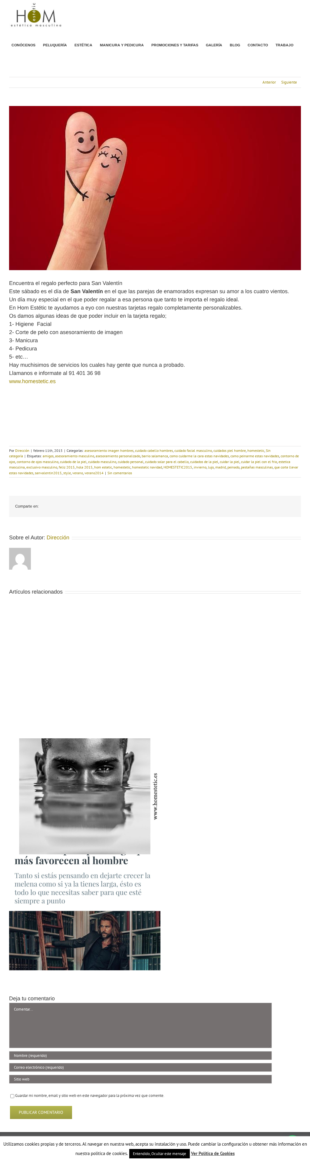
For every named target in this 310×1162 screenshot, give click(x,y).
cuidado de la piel (73, 461)
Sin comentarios (119, 473)
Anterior (269, 82)
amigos (48, 456)
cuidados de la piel (204, 461)
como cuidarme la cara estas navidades (199, 456)
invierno (200, 467)
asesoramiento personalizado (118, 456)
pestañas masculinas (257, 467)
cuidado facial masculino (193, 450)
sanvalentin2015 (48, 473)
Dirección (22, 450)
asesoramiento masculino (74, 456)
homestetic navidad (147, 467)
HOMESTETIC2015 (177, 467)
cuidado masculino (102, 461)
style (67, 473)
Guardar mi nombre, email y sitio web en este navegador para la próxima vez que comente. (89, 1095)
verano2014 (94, 473)
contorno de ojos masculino (37, 461)
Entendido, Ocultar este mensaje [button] (159, 1153)
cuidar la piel (229, 461)
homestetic (255, 450)
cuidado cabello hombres (154, 450)
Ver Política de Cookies (213, 1153)
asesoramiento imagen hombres (109, 450)
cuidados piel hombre (229, 450)
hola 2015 (84, 467)
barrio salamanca (155, 456)
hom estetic (103, 467)
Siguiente (289, 82)
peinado (233, 467)
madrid (220, 467)
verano (77, 473)
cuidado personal (130, 461)
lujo (211, 467)
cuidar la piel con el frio (259, 461)
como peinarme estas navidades (254, 456)
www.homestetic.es (32, 381)
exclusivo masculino (41, 467)
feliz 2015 (67, 467)
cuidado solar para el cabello (167, 461)
